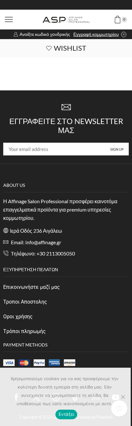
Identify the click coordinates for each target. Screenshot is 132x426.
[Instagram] (60, 4)
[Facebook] (39, 4)
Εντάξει (66, 414)
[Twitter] (49, 4)
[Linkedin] (82, 4)
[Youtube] (71, 4)
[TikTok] (93, 4)
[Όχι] (123, 397)
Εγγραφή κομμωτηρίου (96, 34)
